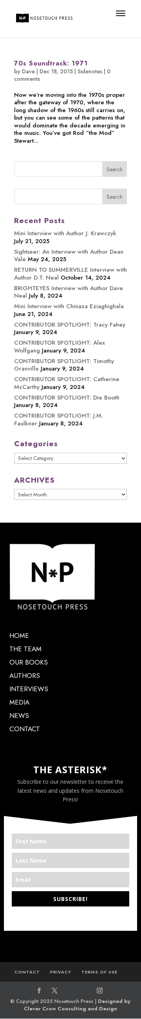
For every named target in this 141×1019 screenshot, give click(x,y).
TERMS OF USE (99, 972)
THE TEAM (25, 649)
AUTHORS (24, 675)
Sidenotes (90, 71)
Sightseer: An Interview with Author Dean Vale (68, 255)
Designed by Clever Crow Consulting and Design (77, 1005)
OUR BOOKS (28, 662)
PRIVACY (60, 972)
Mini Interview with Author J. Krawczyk (65, 233)
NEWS (19, 715)
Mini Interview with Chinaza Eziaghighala (69, 306)
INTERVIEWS (28, 689)
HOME (19, 635)
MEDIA (19, 702)
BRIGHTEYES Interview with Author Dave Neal (68, 292)
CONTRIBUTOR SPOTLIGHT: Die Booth (66, 397)
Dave (28, 71)
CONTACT (24, 729)
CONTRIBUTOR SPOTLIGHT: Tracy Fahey (69, 324)
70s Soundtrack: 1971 (51, 63)
